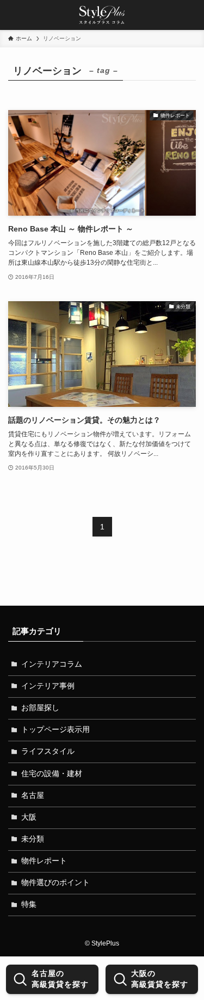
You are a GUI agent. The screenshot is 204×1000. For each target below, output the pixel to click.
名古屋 (32, 795)
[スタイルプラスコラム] (102, 15)
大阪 (28, 817)
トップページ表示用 (55, 729)
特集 (28, 904)
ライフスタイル (48, 751)
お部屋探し (40, 708)
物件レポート (44, 861)
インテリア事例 (48, 686)
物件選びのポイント (55, 883)
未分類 (32, 839)
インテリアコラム (51, 664)
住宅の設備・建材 (51, 774)
